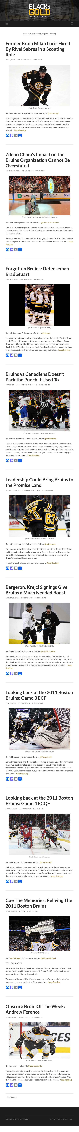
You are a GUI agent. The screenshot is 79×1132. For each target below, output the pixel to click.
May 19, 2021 (11, 703)
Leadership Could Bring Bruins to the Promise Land (39, 482)
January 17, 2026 (13, 171)
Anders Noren (62, 1119)
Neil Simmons (26, 279)
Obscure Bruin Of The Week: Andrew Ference (35, 1009)
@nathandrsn (50, 438)
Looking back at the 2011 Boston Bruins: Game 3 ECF (39, 695)
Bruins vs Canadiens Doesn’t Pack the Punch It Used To (35, 376)
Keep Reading (20, 130)
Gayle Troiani (27, 598)
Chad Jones (27, 171)
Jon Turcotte (23, 60)
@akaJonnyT (53, 113)
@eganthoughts (35, 1066)
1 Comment (39, 279)
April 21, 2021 (11, 809)
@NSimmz (45, 333)
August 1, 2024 (12, 279)
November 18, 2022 (13, 490)
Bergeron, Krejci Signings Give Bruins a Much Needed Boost (36, 589)
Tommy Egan (23, 1017)
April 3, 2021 (11, 1017)
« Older (11, 1097)
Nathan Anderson (29, 385)
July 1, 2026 (10, 60)
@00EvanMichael (48, 958)
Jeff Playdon (24, 703)
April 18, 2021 (11, 911)
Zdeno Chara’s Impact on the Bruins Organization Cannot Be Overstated (38, 160)
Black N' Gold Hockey (20, 1119)
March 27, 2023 (12, 385)
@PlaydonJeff (46, 757)
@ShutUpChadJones (50, 222)
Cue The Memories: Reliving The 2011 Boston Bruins (39, 903)
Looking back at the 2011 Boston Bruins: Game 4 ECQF (39, 800)
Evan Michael (14, 958)
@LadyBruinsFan (48, 651)
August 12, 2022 (12, 598)
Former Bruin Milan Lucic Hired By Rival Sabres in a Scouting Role (38, 49)
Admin (22, 911)
